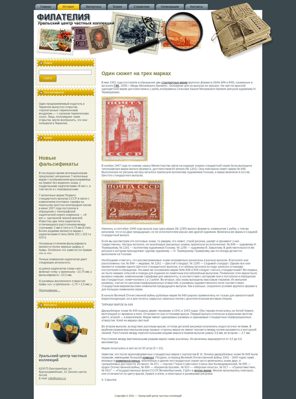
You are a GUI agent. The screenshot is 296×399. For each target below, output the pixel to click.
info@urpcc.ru (57, 378)
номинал (148, 357)
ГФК (116, 85)
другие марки (202, 370)
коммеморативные (128, 360)
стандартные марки (174, 82)
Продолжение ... (49, 290)
